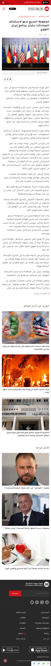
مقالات (23, 618)
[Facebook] (34, 664)
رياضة (46, 634)
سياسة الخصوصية (43, 657)
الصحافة (45, 618)
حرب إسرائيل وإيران (26, 17)
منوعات (22, 623)
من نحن (46, 639)
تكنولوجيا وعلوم (42, 628)
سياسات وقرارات (42, 623)
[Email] (48, 664)
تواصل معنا (21, 639)
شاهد (20, 634)
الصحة (23, 628)
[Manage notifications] (5, 661)
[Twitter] (39, 664)
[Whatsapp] (43, 664)
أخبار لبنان (45, 613)
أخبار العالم (44, 17)
